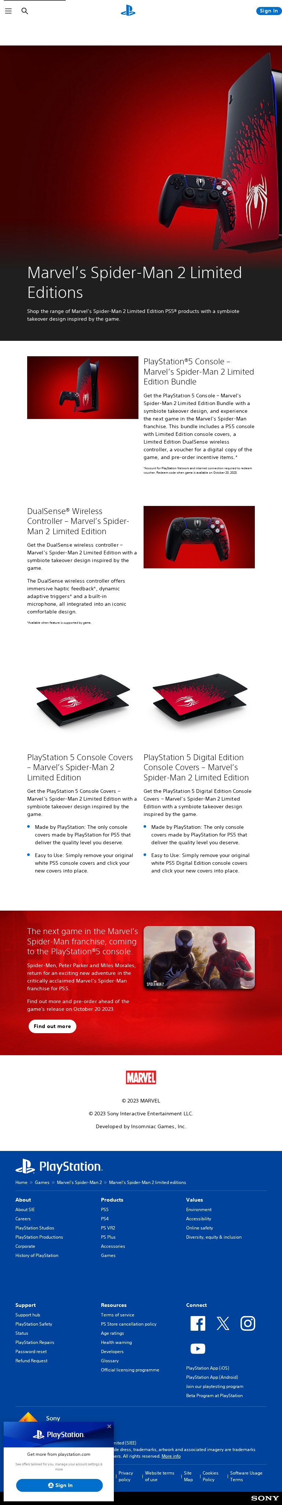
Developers (112, 1351)
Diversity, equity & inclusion (214, 1237)
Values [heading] (194, 1199)
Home (21, 1182)
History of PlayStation (36, 1255)
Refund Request (31, 1361)
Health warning (116, 1342)
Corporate (25, 1246)
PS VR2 (108, 1228)
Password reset (31, 1351)
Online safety (199, 1228)
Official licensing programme (130, 1370)
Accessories (113, 1246)
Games (42, 1182)
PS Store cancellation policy (128, 1324)
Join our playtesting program (214, 1386)
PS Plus (108, 1237)
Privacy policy (126, 1476)
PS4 (105, 1219)
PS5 (105, 1209)
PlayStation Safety (33, 1324)
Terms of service (117, 1315)
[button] (52, 1026)
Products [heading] (112, 1199)
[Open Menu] (8, 11)
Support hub (27, 1315)
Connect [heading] (196, 1305)
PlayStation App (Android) (212, 1377)
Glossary (110, 1361)
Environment (199, 1209)
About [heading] (23, 1199)
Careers (23, 1219)
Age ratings (112, 1333)
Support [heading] (25, 1305)
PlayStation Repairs (34, 1342)
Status (21, 1333)
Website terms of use (159, 1476)
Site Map (188, 1476)
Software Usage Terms (246, 1476)
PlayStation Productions (39, 1237)
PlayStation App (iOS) (207, 1368)
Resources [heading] (114, 1305)
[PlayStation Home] (128, 11)
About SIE (25, 1209)
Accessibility (198, 1219)
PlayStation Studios (34, 1228)
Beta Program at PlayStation (214, 1395)
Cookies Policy (210, 1476)
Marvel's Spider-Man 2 (79, 1182)
